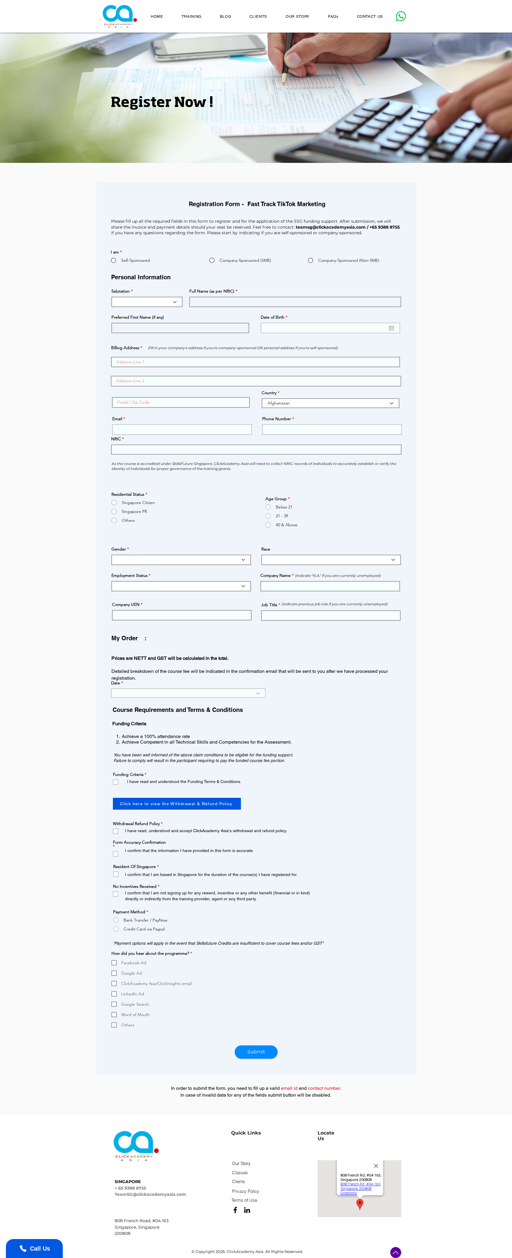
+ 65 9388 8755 (130, 1188)
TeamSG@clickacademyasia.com (150, 1194)
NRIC (116, 439)
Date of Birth (275, 317)
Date (115, 683)
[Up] (395, 1252)
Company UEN (126, 604)
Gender (118, 549)
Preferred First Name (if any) (137, 317)
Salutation (120, 291)
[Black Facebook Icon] (235, 1210)
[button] (191, 16)
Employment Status (129, 575)
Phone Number (276, 419)
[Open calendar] (391, 328)
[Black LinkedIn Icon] (247, 1210)
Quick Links (246, 1133)
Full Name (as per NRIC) (212, 291)
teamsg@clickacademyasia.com (331, 227)
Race (265, 549)
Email (117, 419)
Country (269, 393)
